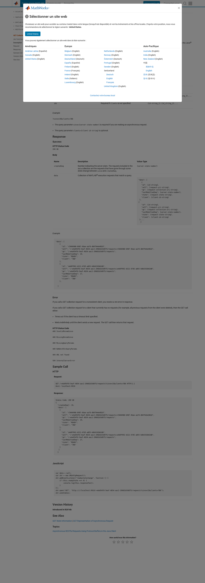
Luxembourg (70, 82)
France (68, 71)
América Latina (31, 51)
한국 (145, 78)
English (109, 78)
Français (110, 82)
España (68, 63)
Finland (68, 67)
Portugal (108, 63)
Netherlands (109, 51)
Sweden (107, 67)
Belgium (68, 51)
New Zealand (149, 59)
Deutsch (110, 74)
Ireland (68, 74)
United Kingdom (111, 86)
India (145, 55)
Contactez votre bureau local (102, 95)
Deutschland (70, 59)
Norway (107, 55)
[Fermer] (179, 8)
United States (31, 59)
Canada (28, 55)
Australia (147, 51)
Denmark (68, 55)
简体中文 (150, 67)
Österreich (108, 59)
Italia (67, 78)
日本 (145, 74)
